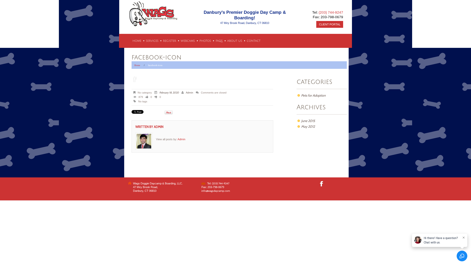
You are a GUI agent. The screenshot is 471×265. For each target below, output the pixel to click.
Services (152, 40)
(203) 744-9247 (331, 12)
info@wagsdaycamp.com (215, 190)
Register (169, 40)
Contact (254, 40)
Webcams (188, 40)
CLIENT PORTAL (329, 24)
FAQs (219, 40)
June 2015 (308, 121)
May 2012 (308, 127)
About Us (234, 40)
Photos (205, 40)
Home (136, 40)
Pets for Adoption (313, 95)
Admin (189, 92)
